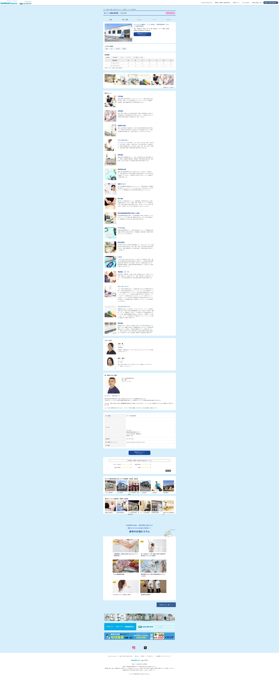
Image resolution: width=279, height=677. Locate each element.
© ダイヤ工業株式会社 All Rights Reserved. (139, 674)
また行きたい (170, 13)
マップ (168, 19)
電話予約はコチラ (139, 452)
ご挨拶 (110, 19)
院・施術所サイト (150, 656)
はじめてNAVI (245, 2)
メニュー (139, 19)
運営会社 (136, 656)
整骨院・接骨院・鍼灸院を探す (222, 2)
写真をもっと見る (168, 87)
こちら (145, 670)
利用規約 (142, 656)
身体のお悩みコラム (257, 2)
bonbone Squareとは (206, 2)
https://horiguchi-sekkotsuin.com (135, 442)
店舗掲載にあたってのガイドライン (163, 656)
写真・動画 (125, 19)
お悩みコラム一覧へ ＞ (166, 605)
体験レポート (236, 2)
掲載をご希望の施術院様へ (271, 2)
